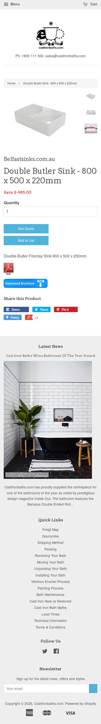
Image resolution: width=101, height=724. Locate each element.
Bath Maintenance (50, 594)
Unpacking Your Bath (50, 568)
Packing (50, 549)
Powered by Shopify (80, 703)
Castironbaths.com (48, 703)
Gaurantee (50, 536)
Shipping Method (50, 542)
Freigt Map (50, 529)
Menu (15, 3)
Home (11, 83)
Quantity (11, 202)
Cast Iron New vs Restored (50, 601)
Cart (93, 3)
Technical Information (50, 620)
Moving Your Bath (50, 562)
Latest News (50, 346)
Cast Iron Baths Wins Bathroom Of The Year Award (50, 356)
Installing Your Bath (50, 575)
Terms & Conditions (50, 627)
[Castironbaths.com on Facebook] (56, 651)
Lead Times (51, 614)
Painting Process (50, 588)
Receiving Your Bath (50, 555)
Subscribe (93, 688)
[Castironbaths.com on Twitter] (45, 651)
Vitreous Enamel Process (50, 581)
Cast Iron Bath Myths (50, 607)
